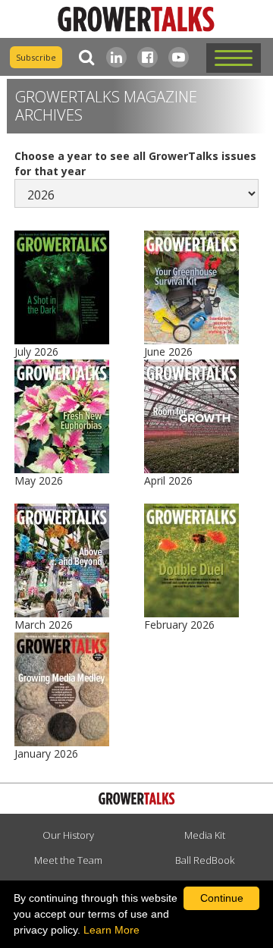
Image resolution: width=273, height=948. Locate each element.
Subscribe (36, 57)
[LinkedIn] (116, 57)
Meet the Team (68, 860)
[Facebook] (147, 57)
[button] (233, 58)
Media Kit (204, 835)
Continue (221, 898)
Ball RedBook (204, 860)
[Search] (83, 57)
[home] (136, 19)
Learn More (111, 930)
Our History (68, 835)
